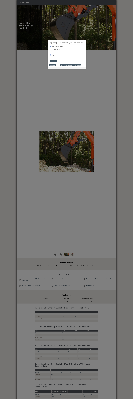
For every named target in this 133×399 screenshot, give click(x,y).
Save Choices (52, 65)
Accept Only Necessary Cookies (66, 65)
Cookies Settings (54, 60)
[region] (67, 54)
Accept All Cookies (77, 65)
